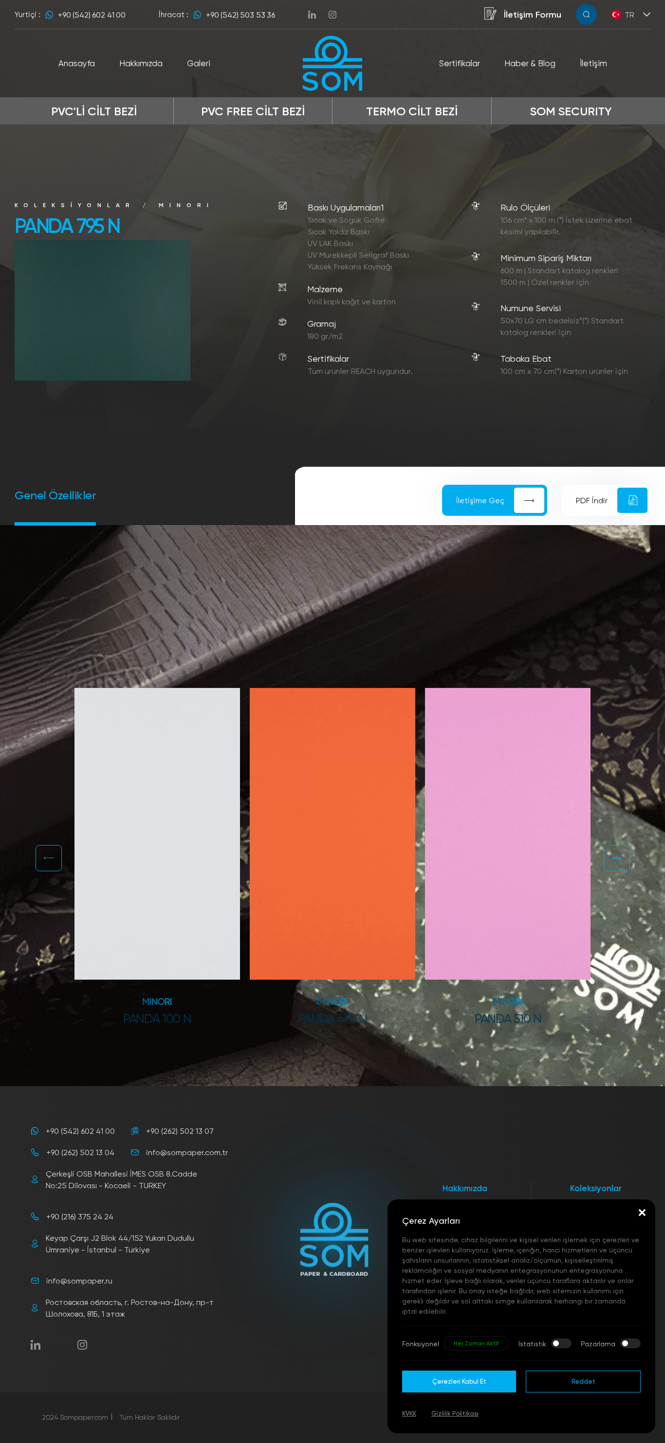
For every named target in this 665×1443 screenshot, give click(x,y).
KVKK (409, 1413)
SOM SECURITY (571, 111)
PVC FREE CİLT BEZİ (253, 111)
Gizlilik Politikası (455, 1413)
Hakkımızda (465, 1188)
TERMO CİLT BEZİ (412, 111)
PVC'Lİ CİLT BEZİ (94, 111)
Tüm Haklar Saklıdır (150, 1417)
